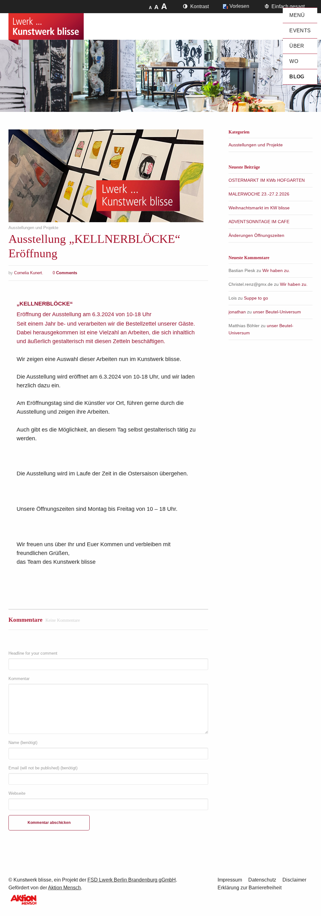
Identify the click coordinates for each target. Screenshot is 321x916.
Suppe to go (256, 298)
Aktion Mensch (64, 887)
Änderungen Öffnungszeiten (256, 235)
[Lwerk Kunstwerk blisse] (46, 29)
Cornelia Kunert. (28, 272)
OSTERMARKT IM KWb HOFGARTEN (267, 180)
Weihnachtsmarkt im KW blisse (259, 207)
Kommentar (18, 678)
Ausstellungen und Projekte (33, 228)
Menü (297, 15)
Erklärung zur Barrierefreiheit (250, 887)
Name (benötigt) (22, 742)
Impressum (230, 879)
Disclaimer (294, 879)
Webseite (16, 793)
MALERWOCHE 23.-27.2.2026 (259, 193)
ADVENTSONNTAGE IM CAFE (259, 221)
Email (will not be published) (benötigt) (42, 768)
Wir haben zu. (276, 270)
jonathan (237, 311)
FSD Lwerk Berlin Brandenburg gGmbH (131, 879)
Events (300, 30)
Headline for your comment (32, 653)
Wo (293, 61)
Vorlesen (239, 6)
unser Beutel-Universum (277, 311)
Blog (296, 76)
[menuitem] (300, 15)
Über (296, 46)
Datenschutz (262, 879)
